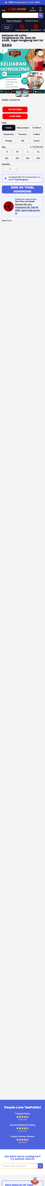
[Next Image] (40, 74)
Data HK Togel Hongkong (22, 189)
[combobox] (20, 15)
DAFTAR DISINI (15, 109)
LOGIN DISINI (15, 116)
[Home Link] (17, 9)
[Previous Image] (4, 74)
